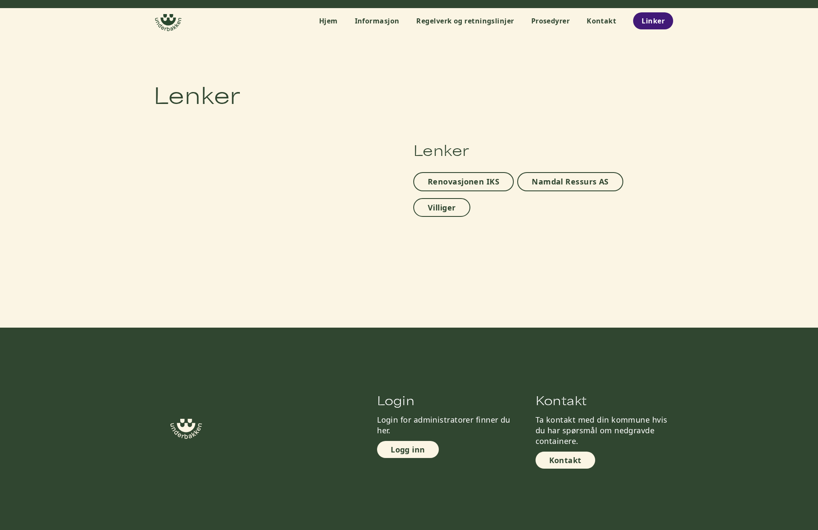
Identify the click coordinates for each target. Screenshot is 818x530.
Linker (653, 21)
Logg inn (408, 449)
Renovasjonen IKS (463, 181)
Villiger (442, 207)
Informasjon (377, 21)
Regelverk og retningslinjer (465, 21)
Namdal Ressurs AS (570, 181)
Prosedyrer (550, 21)
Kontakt (601, 21)
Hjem (328, 21)
